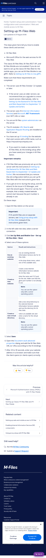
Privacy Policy (32, 530)
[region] (23, 533)
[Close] (40, 524)
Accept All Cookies (32, 537)
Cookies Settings (13, 537)
